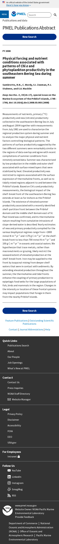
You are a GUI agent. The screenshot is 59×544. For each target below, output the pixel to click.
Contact (13, 329)
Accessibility (14, 425)
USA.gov (12, 442)
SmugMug (17, 489)
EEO (10, 436)
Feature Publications (16, 320)
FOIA (10, 431)
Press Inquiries (15, 388)
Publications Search (18, 345)
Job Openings (15, 362)
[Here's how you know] (29, 4)
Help (47, 329)
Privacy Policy (15, 414)
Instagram (17, 483)
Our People (14, 356)
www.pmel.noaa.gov (26, 505)
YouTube (16, 470)
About (11, 351)
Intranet (12, 456)
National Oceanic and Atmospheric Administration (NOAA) (31, 527)
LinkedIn (16, 476)
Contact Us (14, 382)
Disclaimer (13, 419)
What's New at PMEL (19, 368)
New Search (29, 37)
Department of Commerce (23, 523)
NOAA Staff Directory (19, 393)
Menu (4, 14)
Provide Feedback (24, 516)
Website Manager (21, 399)
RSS (14, 495)
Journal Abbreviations (31, 329)
